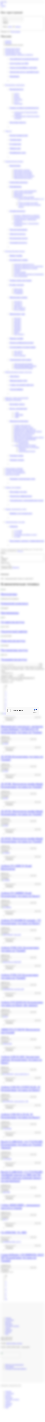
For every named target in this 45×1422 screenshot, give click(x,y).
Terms (36, 713)
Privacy (33, 713)
